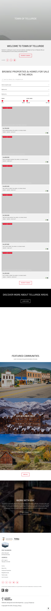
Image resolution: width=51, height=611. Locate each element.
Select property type (6, 84)
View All (25, 474)
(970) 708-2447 (5, 553)
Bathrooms (4, 89)
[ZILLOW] (17, 582)
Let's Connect (5, 577)
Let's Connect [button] (25, 512)
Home (3, 566)
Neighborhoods (5, 572)
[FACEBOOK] (3, 582)
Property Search (25, 55)
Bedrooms (4, 94)
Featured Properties (6, 570)
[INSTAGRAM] (6, 582)
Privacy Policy (17, 605)
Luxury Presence (29, 602)
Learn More (25, 301)
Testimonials (4, 575)
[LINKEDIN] (10, 582)
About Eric (4, 568)
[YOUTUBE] (13, 582)
